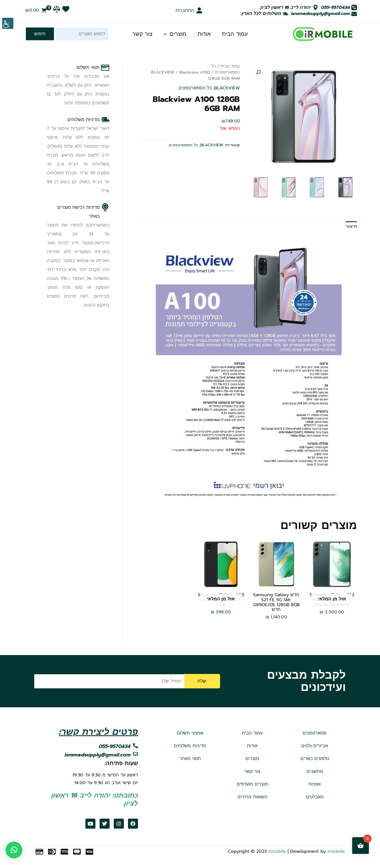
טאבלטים (315, 797)
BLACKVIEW (162, 72)
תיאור (351, 226)
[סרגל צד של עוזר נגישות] (7, 23)
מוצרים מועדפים (252, 784)
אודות (204, 34)
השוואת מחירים (252, 797)
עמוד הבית (235, 34)
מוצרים (178, 34)
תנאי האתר (190, 758)
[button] (258, 72)
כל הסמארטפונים (225, 69)
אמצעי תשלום (190, 733)
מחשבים (315, 771)
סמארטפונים (315, 733)
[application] (167, 34)
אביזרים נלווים (314, 746)
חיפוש (40, 34)
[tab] (351, 226)
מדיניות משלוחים (190, 746)
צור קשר (142, 34)
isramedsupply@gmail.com (320, 13)
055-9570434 (335, 7)
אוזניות (315, 784)
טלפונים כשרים (314, 758)
